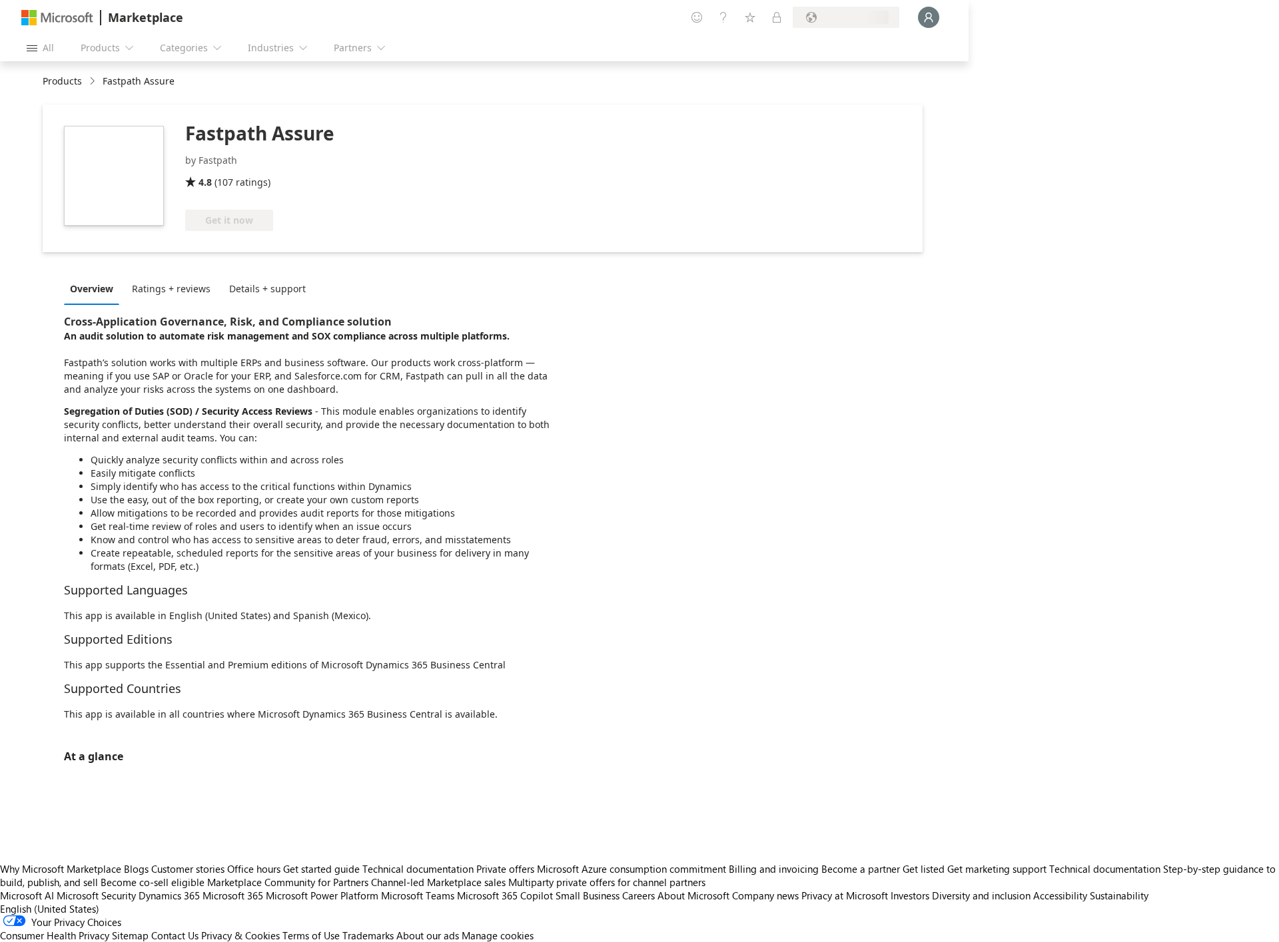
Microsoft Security (96, 895)
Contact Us (175, 935)
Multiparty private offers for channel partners (606, 882)
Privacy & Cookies (240, 935)
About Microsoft (693, 895)
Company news (765, 895)
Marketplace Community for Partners (287, 882)
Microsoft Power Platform (322, 895)
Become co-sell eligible (153, 882)
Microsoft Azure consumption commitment (633, 868)
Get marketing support (997, 868)
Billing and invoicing (774, 868)
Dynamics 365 (169, 895)
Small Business (588, 895)
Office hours (253, 868)
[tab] (95, 288)
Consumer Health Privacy (54, 935)
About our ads (427, 935)
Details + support (267, 288)
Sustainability (1119, 895)
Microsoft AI (27, 895)
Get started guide (321, 868)
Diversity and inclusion (981, 895)
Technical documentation (418, 868)
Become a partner (860, 868)
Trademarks (368, 935)
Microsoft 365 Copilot (505, 895)
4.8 (205, 182)
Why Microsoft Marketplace (60, 868)
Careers (638, 895)
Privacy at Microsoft (844, 895)
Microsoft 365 (233, 895)
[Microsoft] (57, 17)
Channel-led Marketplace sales (438, 882)
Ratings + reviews (171, 288)
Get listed (924, 868)
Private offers (505, 868)
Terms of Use (311, 935)
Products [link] (62, 81)
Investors (910, 895)
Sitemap (130, 935)
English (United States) (49, 908)
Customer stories (187, 868)
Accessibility (1060, 895)
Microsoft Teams (417, 895)
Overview (91, 288)
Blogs (136, 868)
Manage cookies (498, 935)
